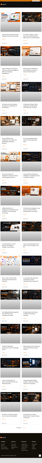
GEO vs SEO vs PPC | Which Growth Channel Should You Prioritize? (9, 279)
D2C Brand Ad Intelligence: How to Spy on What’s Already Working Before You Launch (31, 210)
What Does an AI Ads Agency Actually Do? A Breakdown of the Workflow (9, 106)
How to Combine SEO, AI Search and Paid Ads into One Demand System (9, 382)
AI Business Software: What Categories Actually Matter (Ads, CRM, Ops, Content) (30, 106)
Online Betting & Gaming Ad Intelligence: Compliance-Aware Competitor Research (31, 175)
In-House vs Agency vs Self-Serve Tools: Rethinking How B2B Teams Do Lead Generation (31, 36)
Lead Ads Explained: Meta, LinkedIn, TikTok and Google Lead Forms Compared (30, 382)
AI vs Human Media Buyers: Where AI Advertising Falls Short (30, 140)
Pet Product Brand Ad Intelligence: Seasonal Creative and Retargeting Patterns (10, 175)
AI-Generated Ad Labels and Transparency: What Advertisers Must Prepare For (30, 279)
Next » (24, 427)
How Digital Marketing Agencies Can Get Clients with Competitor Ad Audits (10, 314)
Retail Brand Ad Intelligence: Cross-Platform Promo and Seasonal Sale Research (30, 70)
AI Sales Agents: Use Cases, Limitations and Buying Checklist (30, 314)
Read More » (25, 40)
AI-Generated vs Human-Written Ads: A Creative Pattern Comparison (31, 416)
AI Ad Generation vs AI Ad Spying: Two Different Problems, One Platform (9, 245)
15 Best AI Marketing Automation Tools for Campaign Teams (10, 348)
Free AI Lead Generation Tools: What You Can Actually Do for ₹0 (31, 245)
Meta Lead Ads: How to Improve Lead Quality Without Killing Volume (31, 348)
